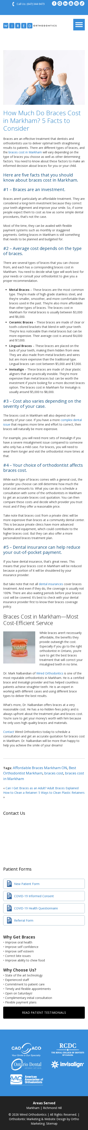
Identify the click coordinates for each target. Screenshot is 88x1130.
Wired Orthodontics (49, 673)
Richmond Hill (52, 1108)
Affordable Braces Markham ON (40, 767)
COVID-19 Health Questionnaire (36, 908)
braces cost (53, 773)
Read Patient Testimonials (44, 1012)
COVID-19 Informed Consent (34, 896)
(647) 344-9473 (36, 4)
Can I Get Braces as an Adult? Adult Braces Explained (42, 788)
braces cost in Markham (25, 152)
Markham (33, 1108)
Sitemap (51, 1123)
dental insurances (51, 584)
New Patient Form (27, 884)
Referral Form (23, 920)
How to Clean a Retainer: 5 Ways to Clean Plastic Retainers (44, 793)
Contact (8, 732)
